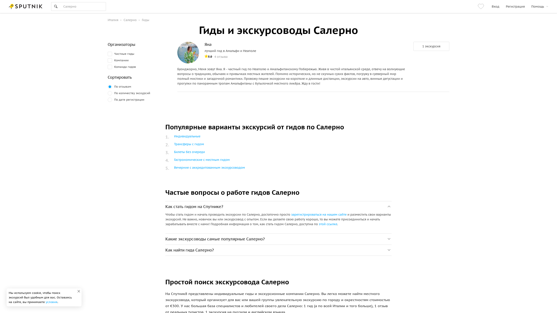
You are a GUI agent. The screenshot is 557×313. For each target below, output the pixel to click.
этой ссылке (328, 224)
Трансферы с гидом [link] (189, 144)
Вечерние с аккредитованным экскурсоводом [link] (209, 168)
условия (51, 302)
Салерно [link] (130, 20)
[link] (481, 6)
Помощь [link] (537, 6)
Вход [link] (495, 6)
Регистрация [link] (515, 6)
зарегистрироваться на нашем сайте (319, 214)
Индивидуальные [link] (187, 136)
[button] (431, 46)
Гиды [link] (145, 20)
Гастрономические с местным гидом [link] (202, 160)
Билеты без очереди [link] (189, 152)
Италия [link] (113, 20)
